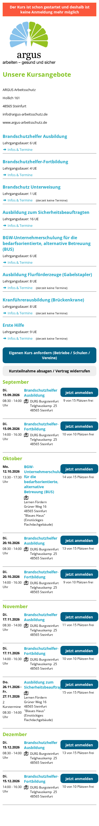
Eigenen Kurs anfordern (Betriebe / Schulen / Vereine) (49, 355)
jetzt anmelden (79, 392)
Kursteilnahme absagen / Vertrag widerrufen (49, 370)
